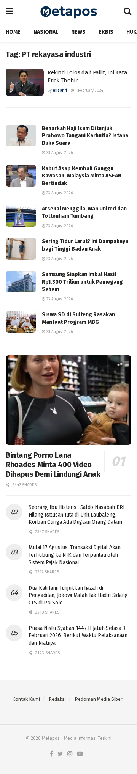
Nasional (45, 32)
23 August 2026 (59, 153)
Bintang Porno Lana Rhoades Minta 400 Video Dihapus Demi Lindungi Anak (53, 465)
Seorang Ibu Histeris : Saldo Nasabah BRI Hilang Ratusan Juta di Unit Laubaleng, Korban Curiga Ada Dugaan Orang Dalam (77, 514)
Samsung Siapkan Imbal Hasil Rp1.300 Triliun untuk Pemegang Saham (82, 281)
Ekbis (106, 32)
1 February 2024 (88, 90)
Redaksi (57, 699)
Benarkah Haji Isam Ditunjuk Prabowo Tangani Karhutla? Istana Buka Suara (85, 135)
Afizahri (60, 90)
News (78, 32)
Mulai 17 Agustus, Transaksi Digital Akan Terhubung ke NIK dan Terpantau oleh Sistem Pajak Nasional (75, 554)
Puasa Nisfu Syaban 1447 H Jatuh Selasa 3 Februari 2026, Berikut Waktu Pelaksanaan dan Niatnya (78, 635)
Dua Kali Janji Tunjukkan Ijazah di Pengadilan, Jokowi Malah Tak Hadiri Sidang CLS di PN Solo (78, 595)
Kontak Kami (26, 699)
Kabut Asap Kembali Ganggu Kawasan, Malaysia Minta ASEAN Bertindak (81, 176)
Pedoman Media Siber (99, 699)
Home (13, 32)
